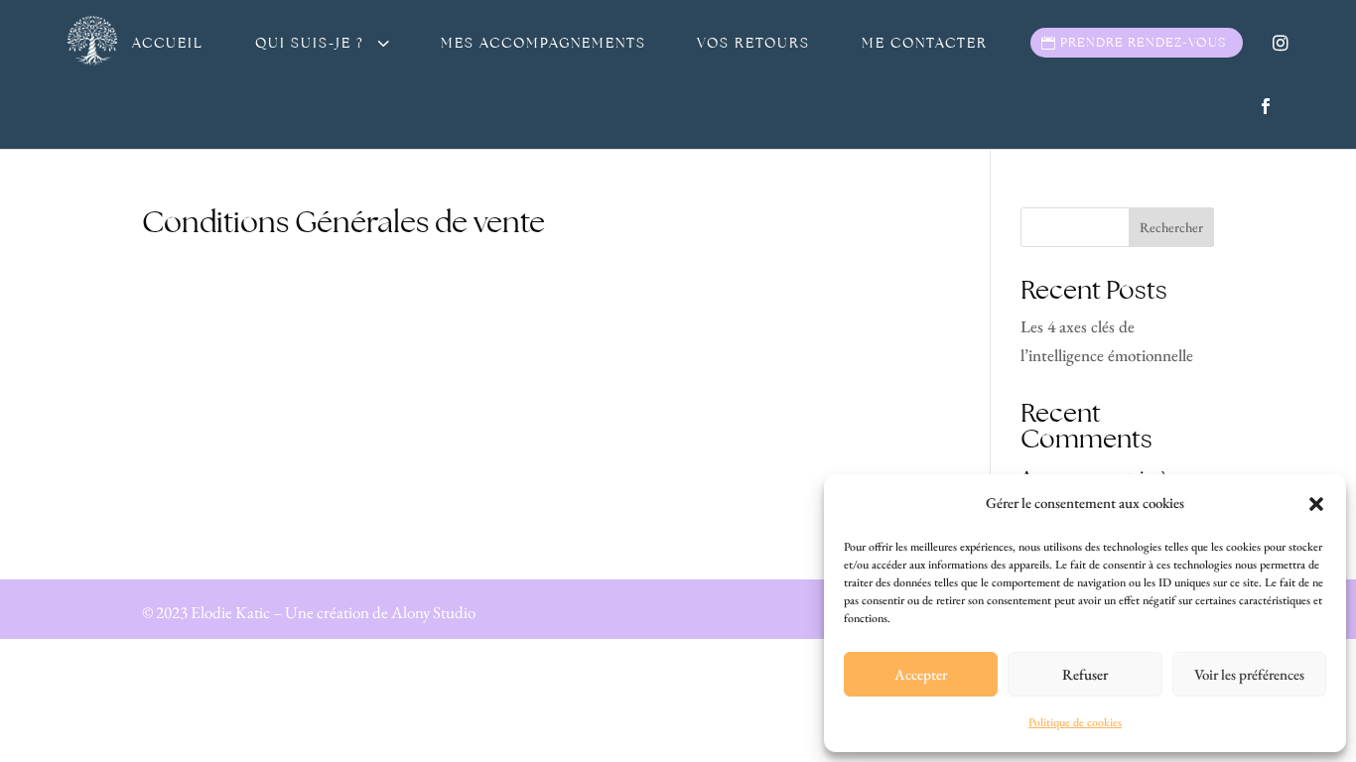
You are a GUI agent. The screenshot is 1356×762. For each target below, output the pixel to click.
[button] (1316, 504)
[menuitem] (167, 42)
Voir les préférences (1249, 674)
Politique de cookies (1075, 722)
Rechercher (1171, 227)
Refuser (1085, 674)
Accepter (920, 674)
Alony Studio (431, 612)
